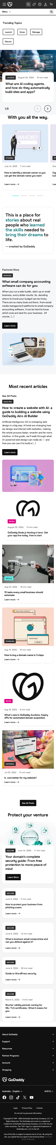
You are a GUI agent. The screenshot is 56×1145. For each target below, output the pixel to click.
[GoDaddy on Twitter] (25, 1098)
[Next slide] (47, 108)
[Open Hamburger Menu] (3, 4)
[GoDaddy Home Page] (13, 1079)
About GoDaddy (10, 1034)
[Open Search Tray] (28, 4)
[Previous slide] (37, 108)
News (12, 521)
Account (6, 1063)
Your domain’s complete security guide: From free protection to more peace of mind (25, 863)
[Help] (39, 4)
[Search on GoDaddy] (51, 11)
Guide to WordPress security (20, 973)
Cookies (39, 1108)
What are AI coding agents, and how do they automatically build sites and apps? (27, 88)
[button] (16, 195)
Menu (5, 11)
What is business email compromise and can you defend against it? (26, 940)
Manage (36, 32)
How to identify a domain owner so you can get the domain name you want (25, 174)
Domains (10, 641)
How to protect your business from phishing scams (23, 906)
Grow (22, 32)
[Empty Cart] (51, 4)
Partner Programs (10, 1055)
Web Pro (8, 402)
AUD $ (47, 1091)
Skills (9, 578)
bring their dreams (24, 234)
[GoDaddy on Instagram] (11, 1098)
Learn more (9, 184)
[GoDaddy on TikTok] (18, 1098)
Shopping (6, 1070)
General (10, 764)
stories (12, 219)
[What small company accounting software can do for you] (28, 349)
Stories (9, 158)
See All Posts (9, 395)
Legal (15, 1108)
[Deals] (34, 4)
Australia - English (11, 1091)
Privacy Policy (27, 1108)
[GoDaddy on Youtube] (31, 1098)
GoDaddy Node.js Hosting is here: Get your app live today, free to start (28, 534)
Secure (8, 41)
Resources (7, 1048)
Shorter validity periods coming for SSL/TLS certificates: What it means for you (26, 1008)
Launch (8, 32)
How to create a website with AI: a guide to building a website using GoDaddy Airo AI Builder (27, 412)
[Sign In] (45, 4)
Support (6, 1041)
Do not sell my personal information (28, 1113)
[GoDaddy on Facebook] (4, 1098)
